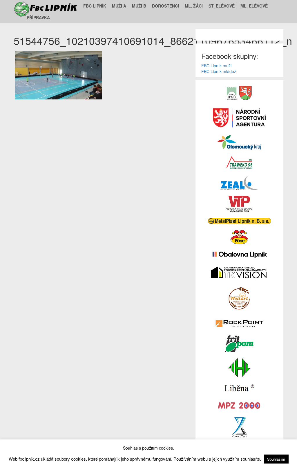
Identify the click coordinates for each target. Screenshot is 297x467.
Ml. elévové (254, 6)
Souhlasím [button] (276, 459)
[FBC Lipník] (46, 6)
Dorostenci (165, 6)
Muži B (139, 6)
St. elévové (222, 6)
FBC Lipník (94, 6)
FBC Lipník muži (216, 65)
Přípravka (38, 17)
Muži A (119, 6)
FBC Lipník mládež (218, 71)
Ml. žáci (194, 6)
